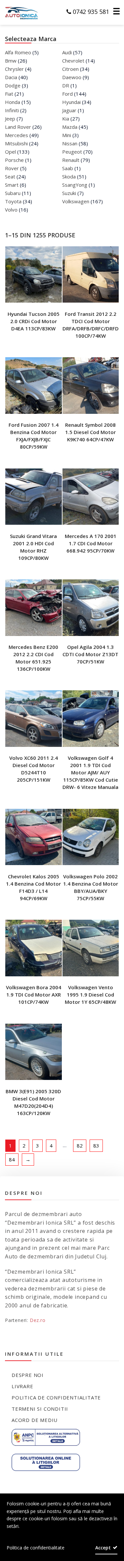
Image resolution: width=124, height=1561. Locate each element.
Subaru (13, 193)
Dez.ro (38, 1320)
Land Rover (18, 126)
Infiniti (12, 110)
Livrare (22, 1386)
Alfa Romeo (18, 52)
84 (12, 1159)
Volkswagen (75, 201)
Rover (12, 168)
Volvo (11, 209)
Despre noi (28, 1375)
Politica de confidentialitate (56, 1397)
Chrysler (14, 69)
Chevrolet (73, 60)
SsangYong (74, 184)
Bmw (11, 60)
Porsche (14, 160)
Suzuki (69, 193)
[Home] (17, 12)
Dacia (11, 77)
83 (96, 1145)
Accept (103, 1547)
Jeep (10, 118)
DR (65, 85)
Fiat (9, 93)
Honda (12, 102)
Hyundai (71, 102)
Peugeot (72, 151)
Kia (65, 118)
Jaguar (69, 110)
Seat (10, 176)
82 (80, 1145)
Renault (70, 160)
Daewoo (71, 77)
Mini (66, 135)
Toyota (13, 201)
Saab (67, 168)
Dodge (13, 85)
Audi (67, 52)
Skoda (69, 176)
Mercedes (16, 135)
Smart (12, 184)
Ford (67, 93)
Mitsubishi (16, 143)
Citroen (70, 69)
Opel (10, 151)
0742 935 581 (90, 12)
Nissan (69, 143)
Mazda (69, 126)
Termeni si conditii (40, 1408)
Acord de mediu (35, 1420)
